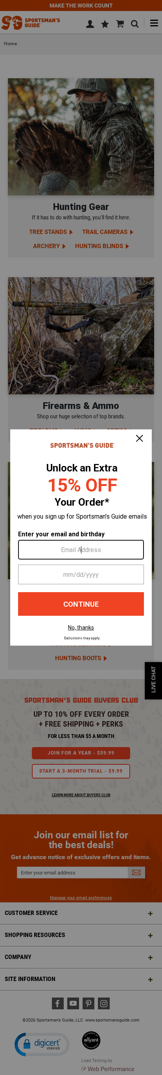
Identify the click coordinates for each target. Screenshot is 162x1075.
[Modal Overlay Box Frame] (81, 537)
